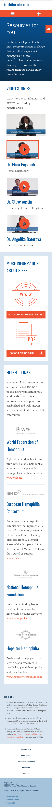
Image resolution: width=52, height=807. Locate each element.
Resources (26, 767)
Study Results (26, 755)
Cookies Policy (12, 800)
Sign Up (26, 773)
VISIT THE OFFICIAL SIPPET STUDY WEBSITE (25, 315)
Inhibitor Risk (26, 749)
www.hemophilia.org (18, 618)
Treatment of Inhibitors (26, 761)
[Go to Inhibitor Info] (26, 3)
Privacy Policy (12, 797)
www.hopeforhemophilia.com (24, 676)
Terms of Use (11, 803)
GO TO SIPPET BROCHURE (22, 353)
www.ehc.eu (13, 558)
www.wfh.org (14, 477)
